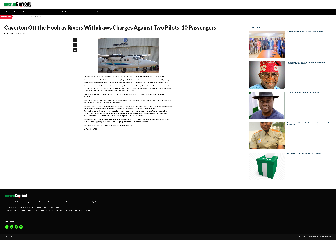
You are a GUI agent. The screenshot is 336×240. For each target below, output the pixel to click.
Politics (91, 12)
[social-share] (75, 40)
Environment (54, 12)
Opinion (99, 12)
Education (43, 12)
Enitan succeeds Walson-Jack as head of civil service (303, 92)
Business (17, 12)
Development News (30, 12)
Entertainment (74, 12)
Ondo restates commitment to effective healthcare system (305, 31)
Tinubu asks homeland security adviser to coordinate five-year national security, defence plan (45, 17)
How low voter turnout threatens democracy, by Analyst (304, 153)
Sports (84, 12)
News (8, 12)
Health (64, 12)
